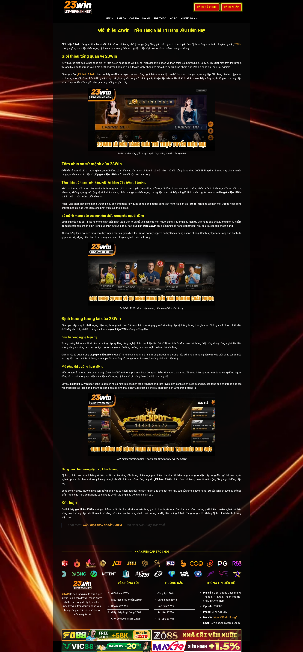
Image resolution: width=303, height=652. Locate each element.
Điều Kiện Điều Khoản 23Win (102, 525)
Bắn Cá (121, 18)
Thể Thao (160, 18)
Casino (134, 18)
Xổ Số (173, 18)
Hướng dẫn (188, 18)
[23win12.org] (77, 7)
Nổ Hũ (146, 18)
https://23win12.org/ (225, 617)
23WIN (109, 18)
